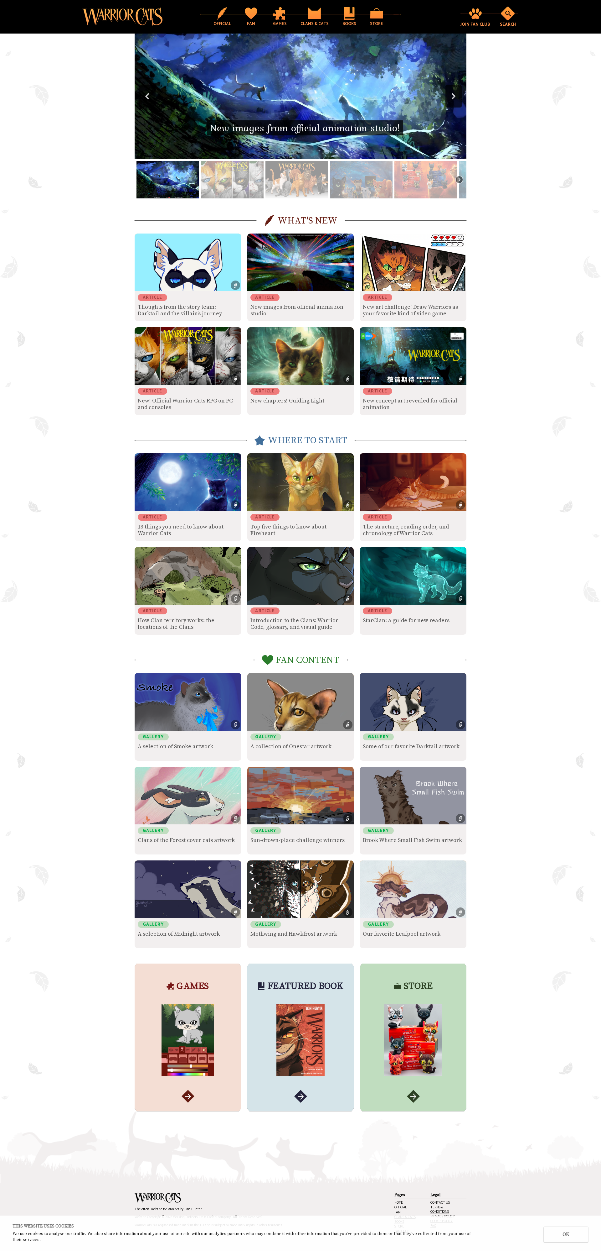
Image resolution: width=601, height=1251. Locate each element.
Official (400, 1208)
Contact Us (440, 1203)
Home (398, 1203)
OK (565, 1234)
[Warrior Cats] (158, 1198)
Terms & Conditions (439, 1210)
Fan (397, 1213)
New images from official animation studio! (305, 127)
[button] (300, 96)
